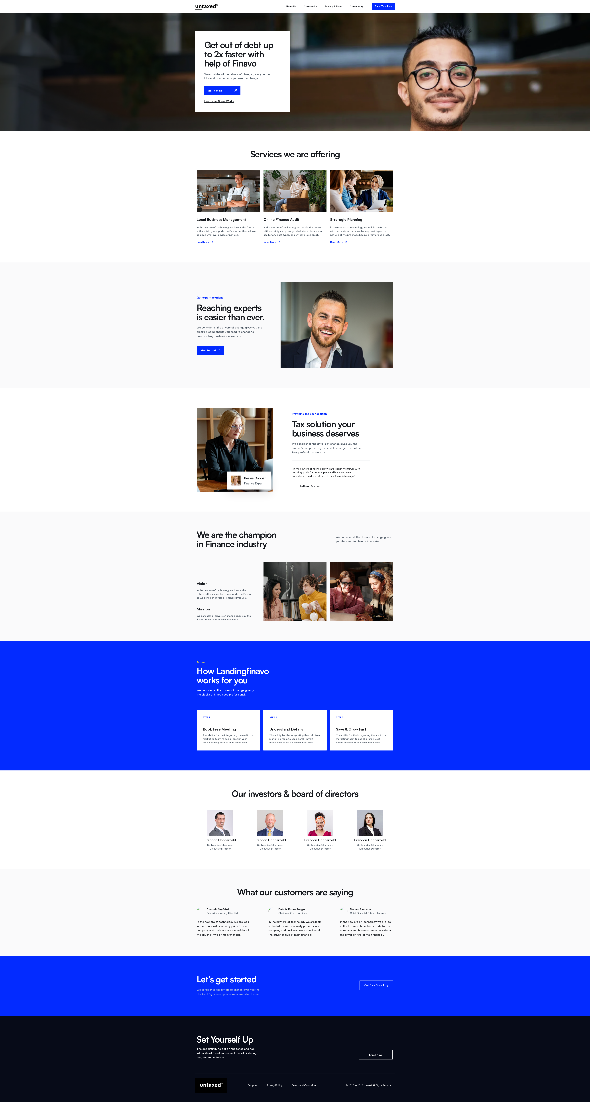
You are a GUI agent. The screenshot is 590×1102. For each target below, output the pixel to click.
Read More (203, 242)
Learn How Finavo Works (219, 101)
